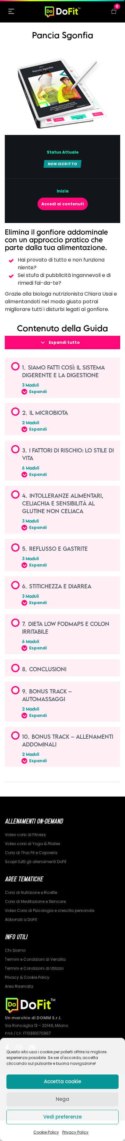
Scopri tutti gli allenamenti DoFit (35, 861)
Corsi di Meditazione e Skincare (35, 901)
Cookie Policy (46, 1132)
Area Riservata (19, 986)
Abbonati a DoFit (21, 919)
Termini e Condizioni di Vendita (35, 959)
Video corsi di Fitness (25, 834)
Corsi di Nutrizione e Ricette (31, 892)
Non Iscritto (62, 163)
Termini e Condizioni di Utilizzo (34, 968)
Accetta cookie (62, 1081)
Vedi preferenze (62, 1116)
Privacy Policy (75, 1132)
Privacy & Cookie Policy (27, 977)
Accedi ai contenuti (62, 204)
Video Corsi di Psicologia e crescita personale (49, 910)
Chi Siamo (15, 950)
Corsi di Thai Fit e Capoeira (31, 852)
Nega (62, 1099)
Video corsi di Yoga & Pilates (32, 843)
